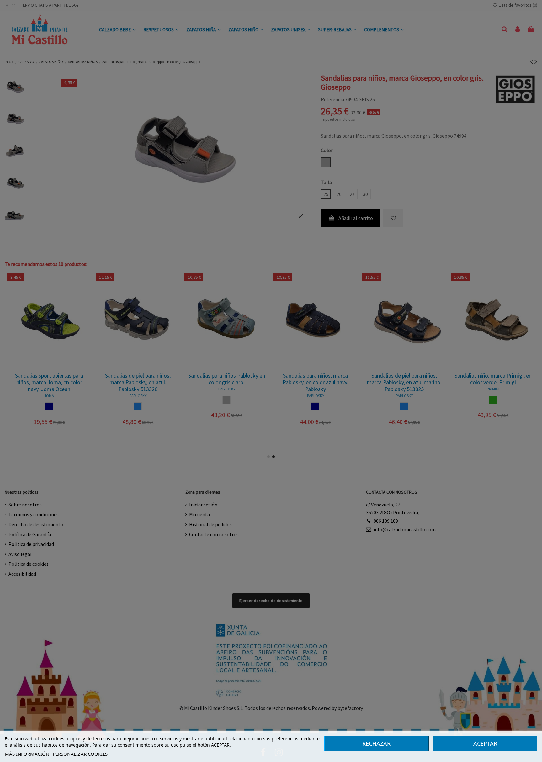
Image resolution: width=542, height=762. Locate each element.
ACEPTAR (485, 743)
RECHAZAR (376, 743)
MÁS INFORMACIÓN (27, 754)
